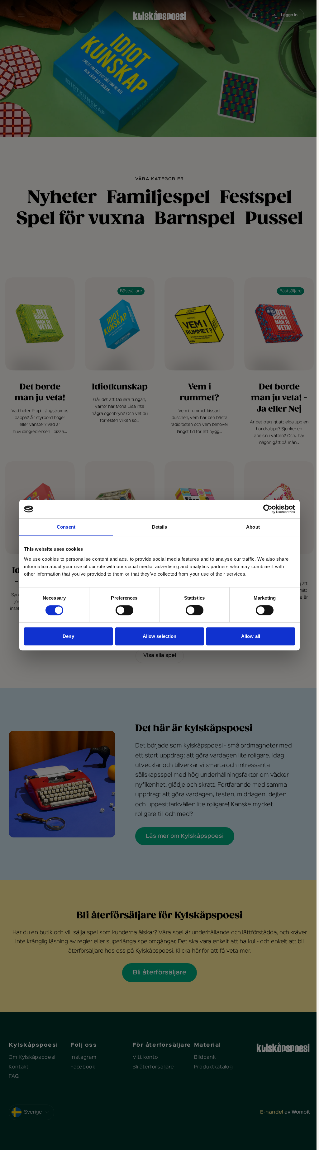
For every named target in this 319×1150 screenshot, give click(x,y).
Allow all (250, 636)
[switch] (124, 610)
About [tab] (253, 527)
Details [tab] (159, 527)
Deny (68, 636)
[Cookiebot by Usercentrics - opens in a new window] (267, 509)
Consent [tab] (66, 527)
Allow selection (160, 636)
